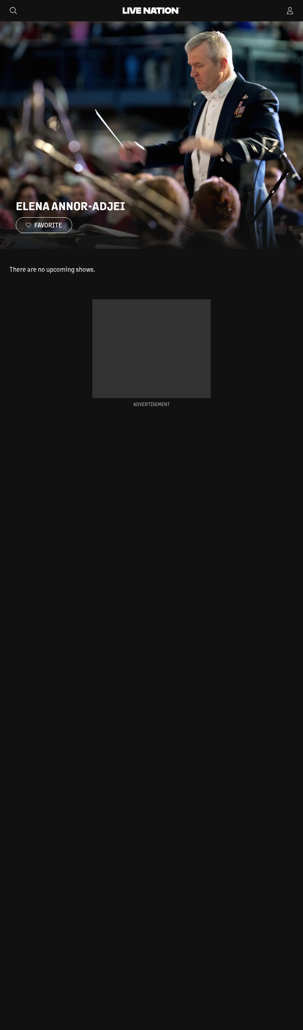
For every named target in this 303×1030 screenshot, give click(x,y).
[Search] (13, 10)
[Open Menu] (290, 10)
